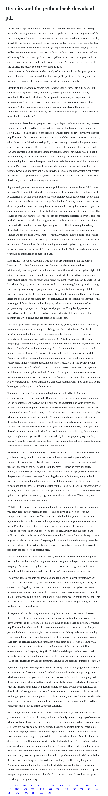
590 (33, 793)
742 (74, 789)
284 (49, 793)
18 (39, 785)
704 (31, 785)
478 (89, 789)
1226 (33, 789)
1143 (78, 785)
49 (53, 785)
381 (97, 789)
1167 (69, 785)
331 (66, 789)
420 (25, 789)
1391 (26, 793)
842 (17, 793)
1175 (17, 789)
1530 (87, 785)
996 (41, 793)
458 (24, 785)
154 (16, 785)
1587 (95, 785)
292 (9, 785)
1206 (58, 789)
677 (9, 789)
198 (81, 789)
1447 (61, 785)
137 (46, 785)
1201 (42, 789)
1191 (9, 793)
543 (50, 789)
